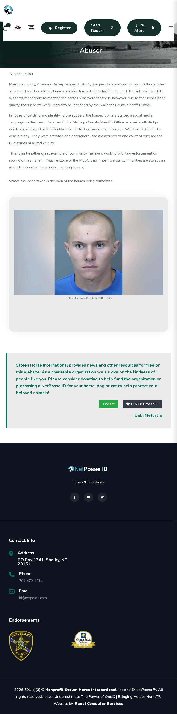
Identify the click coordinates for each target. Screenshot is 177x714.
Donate (108, 404)
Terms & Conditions (88, 482)
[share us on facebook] (74, 497)
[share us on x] (102, 497)
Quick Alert (139, 28)
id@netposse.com (33, 598)
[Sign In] (31, 28)
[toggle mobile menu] (171, 28)
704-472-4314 (31, 581)
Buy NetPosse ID (144, 404)
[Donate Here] (18, 28)
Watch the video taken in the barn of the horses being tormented (61, 181)
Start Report (97, 28)
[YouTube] (88, 497)
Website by (88, 703)
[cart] (5, 28)
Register (63, 27)
